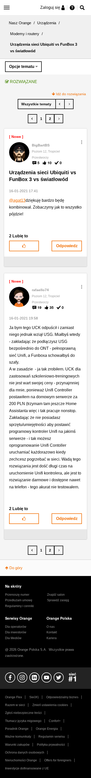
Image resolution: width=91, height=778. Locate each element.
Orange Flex (13, 697)
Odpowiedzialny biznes (62, 697)
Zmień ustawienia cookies (50, 705)
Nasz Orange (20, 23)
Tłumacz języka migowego (23, 721)
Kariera (52, 638)
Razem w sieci (15, 705)
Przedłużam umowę (18, 600)
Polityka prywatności (51, 744)
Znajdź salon (56, 594)
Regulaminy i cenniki (19, 606)
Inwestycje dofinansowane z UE (27, 768)
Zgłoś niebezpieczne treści (23, 713)
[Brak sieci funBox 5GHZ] (60, 104)
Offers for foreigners (57, 760)
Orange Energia (47, 729)
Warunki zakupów (17, 744)
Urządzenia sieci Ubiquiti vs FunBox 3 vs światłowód (42, 176)
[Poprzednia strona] (32, 118)
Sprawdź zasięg (58, 600)
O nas (51, 627)
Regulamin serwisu (51, 736)
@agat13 (17, 200)
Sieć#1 (34, 697)
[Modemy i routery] (37, 104)
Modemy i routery (24, 34)
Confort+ (55, 721)
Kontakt (52, 632)
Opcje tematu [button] (21, 66)
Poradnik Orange (17, 729)
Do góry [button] (15, 568)
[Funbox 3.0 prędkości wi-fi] (69, 104)
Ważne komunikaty (18, 736)
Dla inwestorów (15, 632)
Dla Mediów (13, 638)
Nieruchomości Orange (21, 760)
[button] (82, 142)
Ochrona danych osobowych (24, 752)
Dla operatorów (15, 627)
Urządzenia (46, 23)
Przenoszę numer (17, 594)
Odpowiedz (67, 246)
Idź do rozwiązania (71, 94)
